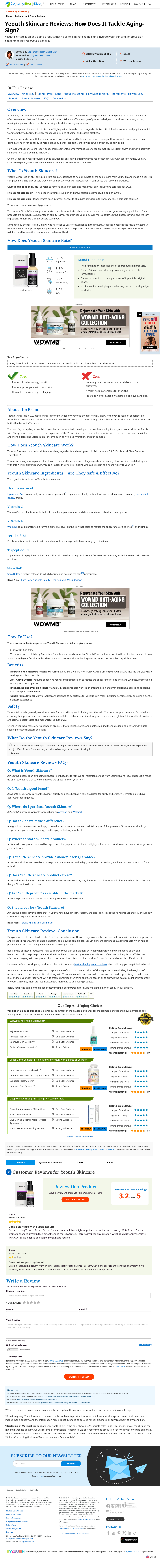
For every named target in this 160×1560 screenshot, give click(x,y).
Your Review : (13, 1320)
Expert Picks (108, 4)
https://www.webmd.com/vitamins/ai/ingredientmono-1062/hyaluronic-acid (68, 1396)
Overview (13, 93)
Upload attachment (17, 1345)
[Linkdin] (129, 1533)
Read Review (100, 1049)
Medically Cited (17, 64)
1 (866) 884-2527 (29, 1541)
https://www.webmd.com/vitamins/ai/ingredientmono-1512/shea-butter (64, 1402)
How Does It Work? (97, 93)
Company (138, 4)
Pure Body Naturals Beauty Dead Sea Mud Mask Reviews (51, 580)
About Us (9, 1490)
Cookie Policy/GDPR (13, 1528)
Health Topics (57, 4)
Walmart (77, 812)
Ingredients (119, 93)
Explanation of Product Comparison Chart (80, 1136)
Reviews (36, 98)
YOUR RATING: (14, 1302)
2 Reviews (98, 53)
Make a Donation (115, 1519)
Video (110, 1162)
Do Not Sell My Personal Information (74, 1533)
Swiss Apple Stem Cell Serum (37, 922)
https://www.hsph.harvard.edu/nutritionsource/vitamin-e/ (37, 1399)
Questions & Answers (50, 1162)
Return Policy (11, 1525)
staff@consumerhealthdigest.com (19, 1538)
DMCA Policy (34, 1490)
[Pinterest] (119, 1533)
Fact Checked (36, 64)
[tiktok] (134, 1533)
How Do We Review (13, 1514)
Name (10, 1309)
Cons (58, 93)
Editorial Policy (21, 1490)
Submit (71, 1463)
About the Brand (74, 93)
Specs (126, 53)
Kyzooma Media (132, 1551)
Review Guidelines (55, 1361)
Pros (50, 93)
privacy (40, 1476)
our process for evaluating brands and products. (103, 76)
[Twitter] (124, 1533)
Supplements (90, 4)
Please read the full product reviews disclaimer (94, 1149)
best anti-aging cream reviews (90, 964)
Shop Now (86, 1049)
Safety (25, 98)
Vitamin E (12, 526)
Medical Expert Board (14, 1511)
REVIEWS (124, 4)
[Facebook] (108, 1533)
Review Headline (15, 1291)
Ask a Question (95, 61)
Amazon (62, 812)
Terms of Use (120, 1366)
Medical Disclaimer (85, 1519)
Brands (74, 4)
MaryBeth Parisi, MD (40, 55)
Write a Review (132, 61)
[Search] (150, 4)
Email (83, 1309)
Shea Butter (13, 573)
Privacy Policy (78, 1528)
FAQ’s (46, 98)
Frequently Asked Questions (17, 1521)
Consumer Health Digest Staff (42, 51)
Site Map (9, 1532)
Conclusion (59, 98)
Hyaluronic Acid (15, 494)
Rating (41, 93)
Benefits (14, 98)
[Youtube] (113, 1533)
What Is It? (28, 93)
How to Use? (135, 93)
